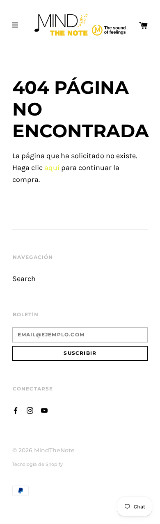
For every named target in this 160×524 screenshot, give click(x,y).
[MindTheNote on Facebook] (15, 409)
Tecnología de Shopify (37, 464)
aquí (51, 167)
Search (24, 278)
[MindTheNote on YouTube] (44, 409)
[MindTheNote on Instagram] (30, 409)
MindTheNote (54, 450)
